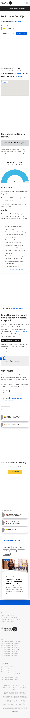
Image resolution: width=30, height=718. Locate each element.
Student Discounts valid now (8, 621)
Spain (19, 21)
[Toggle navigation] (27, 3)
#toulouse (21, 550)
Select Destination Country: (17, 8)
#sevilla (6, 550)
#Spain (12, 33)
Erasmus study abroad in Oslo (9, 651)
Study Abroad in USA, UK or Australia (11, 619)
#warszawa (7, 547)
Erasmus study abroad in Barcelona (10, 670)
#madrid (12, 544)
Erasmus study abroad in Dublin (9, 655)
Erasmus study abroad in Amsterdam (11, 676)
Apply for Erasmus (21, 33)
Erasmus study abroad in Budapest (10, 672)
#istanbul (15, 547)
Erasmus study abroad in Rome (9, 679)
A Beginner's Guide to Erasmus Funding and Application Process (14, 581)
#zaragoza (7, 554)
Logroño (14, 21)
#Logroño (5, 33)
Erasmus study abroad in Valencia (10, 643)
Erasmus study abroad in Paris (9, 666)
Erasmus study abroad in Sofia (9, 653)
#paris (5, 544)
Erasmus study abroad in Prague (10, 649)
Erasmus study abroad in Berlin (9, 645)
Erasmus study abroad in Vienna (10, 647)
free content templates (15, 709)
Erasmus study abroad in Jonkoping (11, 641)
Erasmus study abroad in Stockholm (11, 674)
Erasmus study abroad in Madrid (10, 668)
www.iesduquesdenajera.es (15, 269)
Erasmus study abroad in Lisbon (9, 677)
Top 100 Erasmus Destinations (9, 617)
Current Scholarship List (7, 615)
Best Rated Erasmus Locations (11, 340)
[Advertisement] (15, 50)
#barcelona (20, 544)
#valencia (13, 550)
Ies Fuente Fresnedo (16, 308)
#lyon (21, 547)
